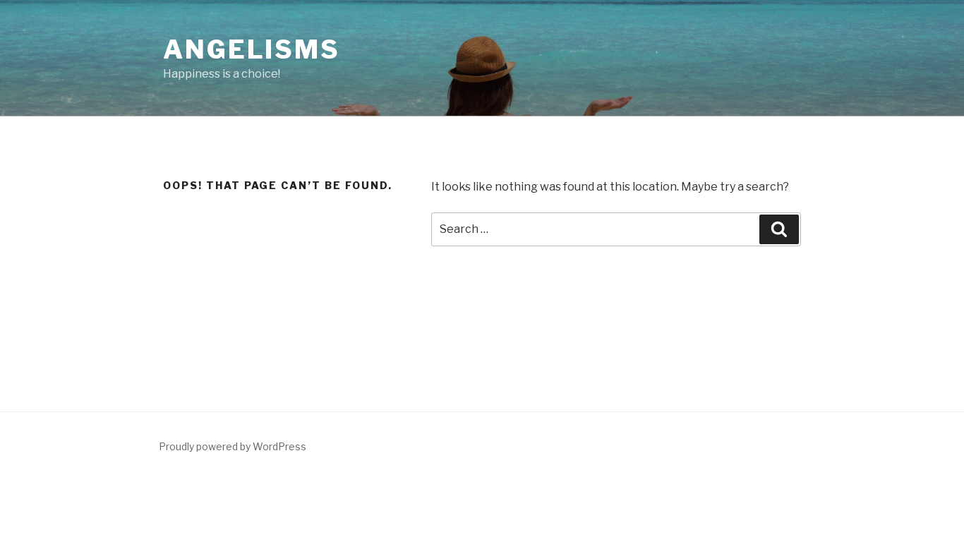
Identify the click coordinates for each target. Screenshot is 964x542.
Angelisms (251, 49)
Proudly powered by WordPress (232, 446)
